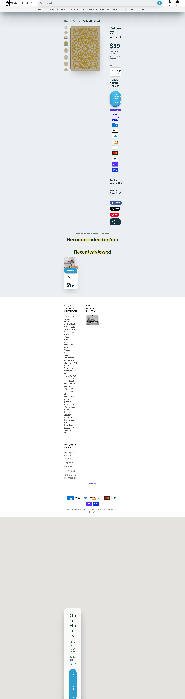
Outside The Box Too (96, 9)
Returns (68, 466)
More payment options (115, 117)
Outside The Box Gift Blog (70, 476)
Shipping (68, 462)
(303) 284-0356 (115, 9)
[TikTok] (31, 3)
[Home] (12, 3)
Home (66, 21)
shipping (113, 53)
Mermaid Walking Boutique (68, 414)
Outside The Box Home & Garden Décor (91, 509)
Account (170, 3)
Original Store (62, 9)
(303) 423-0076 (79, 9)
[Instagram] (26, 3)
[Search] (159, 3)
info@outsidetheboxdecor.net (138, 9)
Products (76, 21)
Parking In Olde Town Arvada (69, 455)
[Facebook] (22, 3)
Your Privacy (70, 471)
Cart (177, 3)
